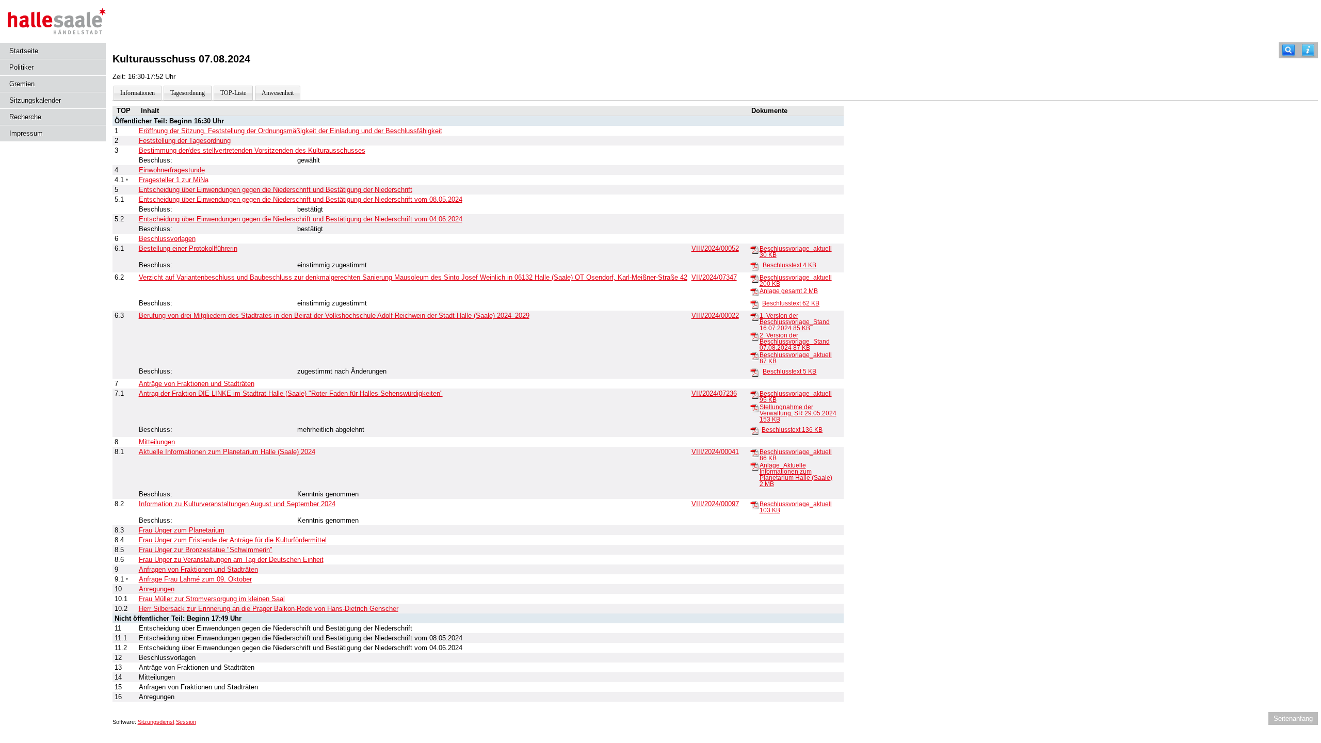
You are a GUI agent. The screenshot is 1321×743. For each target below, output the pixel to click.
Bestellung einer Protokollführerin (188, 248)
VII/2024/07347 (714, 277)
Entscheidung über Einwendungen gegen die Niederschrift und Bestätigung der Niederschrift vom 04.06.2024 (300, 219)
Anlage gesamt (789, 291)
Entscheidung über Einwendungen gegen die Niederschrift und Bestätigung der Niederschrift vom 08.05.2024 (300, 199)
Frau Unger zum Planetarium (181, 530)
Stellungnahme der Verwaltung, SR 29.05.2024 (798, 413)
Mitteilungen (157, 442)
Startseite (23, 51)
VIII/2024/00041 (715, 452)
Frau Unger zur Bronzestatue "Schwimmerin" (205, 550)
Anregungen (156, 589)
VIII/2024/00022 (715, 315)
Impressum (26, 133)
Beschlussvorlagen (167, 239)
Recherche (25, 117)
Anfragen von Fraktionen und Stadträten (198, 569)
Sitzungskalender (35, 100)
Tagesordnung (187, 92)
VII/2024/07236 (714, 393)
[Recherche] (1288, 50)
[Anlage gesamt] (754, 291)
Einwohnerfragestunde (172, 170)
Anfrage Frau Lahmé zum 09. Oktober (195, 579)
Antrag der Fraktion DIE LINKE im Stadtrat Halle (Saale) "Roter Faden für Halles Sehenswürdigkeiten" (291, 393)
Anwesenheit (278, 92)
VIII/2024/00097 (715, 504)
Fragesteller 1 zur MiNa (173, 180)
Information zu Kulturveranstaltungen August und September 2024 (237, 504)
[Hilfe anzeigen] (1308, 50)
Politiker (21, 67)
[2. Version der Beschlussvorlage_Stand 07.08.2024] (754, 336)
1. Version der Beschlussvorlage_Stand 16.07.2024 (795, 322)
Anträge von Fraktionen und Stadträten (196, 383)
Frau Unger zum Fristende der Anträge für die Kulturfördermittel (233, 540)
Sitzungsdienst (156, 722)
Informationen (137, 92)
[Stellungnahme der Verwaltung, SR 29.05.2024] (754, 408)
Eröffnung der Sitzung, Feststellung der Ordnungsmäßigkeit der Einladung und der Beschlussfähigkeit (290, 131)
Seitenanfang (1293, 718)
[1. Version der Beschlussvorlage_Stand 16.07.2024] (754, 316)
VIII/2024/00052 (715, 248)
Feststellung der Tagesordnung (185, 140)
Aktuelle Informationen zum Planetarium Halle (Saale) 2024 (227, 452)
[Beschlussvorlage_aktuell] (754, 249)
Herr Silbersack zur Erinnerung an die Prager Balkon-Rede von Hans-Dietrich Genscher (268, 608)
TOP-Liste (233, 92)
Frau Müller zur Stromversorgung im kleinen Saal (212, 599)
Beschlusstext (789, 265)
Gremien (22, 84)
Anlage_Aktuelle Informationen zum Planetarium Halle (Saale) (796, 474)
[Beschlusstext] (754, 266)
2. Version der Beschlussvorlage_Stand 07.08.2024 (795, 341)
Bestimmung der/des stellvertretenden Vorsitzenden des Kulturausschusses (252, 150)
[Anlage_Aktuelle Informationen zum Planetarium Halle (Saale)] (754, 466)
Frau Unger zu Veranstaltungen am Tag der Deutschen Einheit (231, 559)
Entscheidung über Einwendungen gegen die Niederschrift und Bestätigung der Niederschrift (275, 189)
